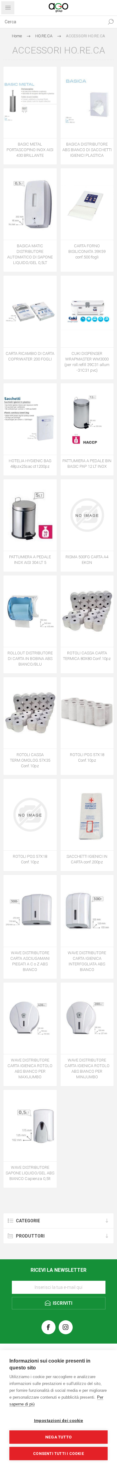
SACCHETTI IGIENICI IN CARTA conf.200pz (86, 859)
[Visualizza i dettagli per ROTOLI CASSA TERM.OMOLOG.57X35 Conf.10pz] (30, 713)
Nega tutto (58, 1436)
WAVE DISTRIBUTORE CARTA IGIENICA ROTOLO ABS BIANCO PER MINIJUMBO (87, 1068)
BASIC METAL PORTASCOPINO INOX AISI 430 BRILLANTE (30, 150)
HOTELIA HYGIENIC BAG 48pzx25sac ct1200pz (30, 463)
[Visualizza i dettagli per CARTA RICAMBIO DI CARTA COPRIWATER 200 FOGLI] (30, 311)
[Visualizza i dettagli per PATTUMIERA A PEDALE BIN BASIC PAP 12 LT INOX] (87, 419)
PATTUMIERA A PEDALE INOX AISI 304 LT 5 (30, 560)
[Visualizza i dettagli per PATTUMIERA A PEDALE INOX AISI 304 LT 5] (30, 515)
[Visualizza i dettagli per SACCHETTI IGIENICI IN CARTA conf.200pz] (87, 814)
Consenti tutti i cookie (58, 1454)
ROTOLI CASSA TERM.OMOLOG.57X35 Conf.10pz (30, 760)
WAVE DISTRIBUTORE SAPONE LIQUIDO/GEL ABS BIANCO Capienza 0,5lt (30, 1173)
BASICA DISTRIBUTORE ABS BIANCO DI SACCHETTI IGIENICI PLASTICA (87, 150)
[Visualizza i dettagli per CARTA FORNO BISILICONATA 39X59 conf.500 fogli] (87, 204)
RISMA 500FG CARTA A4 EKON (87, 560)
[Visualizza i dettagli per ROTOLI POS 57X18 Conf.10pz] (87, 713)
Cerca (111, 22)
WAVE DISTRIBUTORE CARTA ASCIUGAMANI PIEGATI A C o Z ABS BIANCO (30, 961)
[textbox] (52, 22)
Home (17, 36)
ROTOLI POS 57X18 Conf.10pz (87, 757)
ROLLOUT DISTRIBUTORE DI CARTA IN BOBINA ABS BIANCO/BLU (30, 659)
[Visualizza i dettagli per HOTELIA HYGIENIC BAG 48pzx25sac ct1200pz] (30, 419)
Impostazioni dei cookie (58, 1420)
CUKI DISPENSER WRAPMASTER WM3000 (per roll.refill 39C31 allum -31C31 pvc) (87, 362)
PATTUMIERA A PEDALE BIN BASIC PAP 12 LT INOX (86, 463)
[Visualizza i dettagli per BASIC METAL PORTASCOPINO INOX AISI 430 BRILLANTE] (30, 102)
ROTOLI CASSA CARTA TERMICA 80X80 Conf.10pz (87, 656)
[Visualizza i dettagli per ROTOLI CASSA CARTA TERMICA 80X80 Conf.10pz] (87, 611)
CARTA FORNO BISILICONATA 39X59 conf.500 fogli (86, 251)
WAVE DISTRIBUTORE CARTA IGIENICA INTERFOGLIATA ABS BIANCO (87, 961)
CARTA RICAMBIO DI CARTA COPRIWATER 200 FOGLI (30, 356)
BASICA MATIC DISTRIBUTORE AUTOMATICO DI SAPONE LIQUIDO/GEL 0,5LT (30, 254)
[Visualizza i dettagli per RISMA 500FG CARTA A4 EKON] (87, 515)
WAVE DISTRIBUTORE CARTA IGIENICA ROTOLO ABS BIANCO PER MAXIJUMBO (29, 1068)
